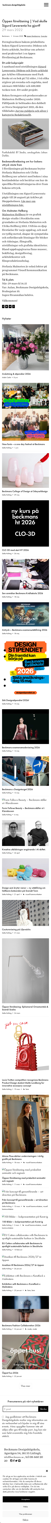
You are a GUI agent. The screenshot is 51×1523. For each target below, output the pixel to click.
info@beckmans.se (14, 1457)
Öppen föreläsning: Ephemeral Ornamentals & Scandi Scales (25, 1008)
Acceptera (25, 1499)
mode (29, 1329)
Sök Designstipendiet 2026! (15, 700)
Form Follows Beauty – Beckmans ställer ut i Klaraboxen (23, 810)
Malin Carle (6, 377)
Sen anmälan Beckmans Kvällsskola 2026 (22, 593)
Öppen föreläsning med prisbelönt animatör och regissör (24, 1179)
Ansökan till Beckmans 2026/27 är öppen (23, 1265)
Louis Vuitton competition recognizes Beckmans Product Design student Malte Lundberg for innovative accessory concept (25, 1082)
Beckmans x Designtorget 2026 (17, 789)
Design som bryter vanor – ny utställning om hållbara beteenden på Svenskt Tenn (23, 889)
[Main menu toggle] (46, 4)
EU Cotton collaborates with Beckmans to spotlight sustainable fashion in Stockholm (22, 1245)
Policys (25, 1519)
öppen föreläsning (33, 36)
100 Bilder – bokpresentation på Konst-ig (22, 1221)
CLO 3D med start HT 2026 (15, 550)
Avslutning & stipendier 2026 (16, 373)
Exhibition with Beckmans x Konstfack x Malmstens (21, 1285)
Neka (25, 1506)
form (27, 1089)
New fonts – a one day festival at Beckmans (23, 444)
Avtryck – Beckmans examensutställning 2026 (24, 629)
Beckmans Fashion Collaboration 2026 (21, 1325)
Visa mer (25, 1386)
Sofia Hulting (6, 447)
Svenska (44, 36)
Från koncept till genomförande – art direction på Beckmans (25, 1201)
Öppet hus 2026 (10, 1372)
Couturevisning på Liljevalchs (16, 929)
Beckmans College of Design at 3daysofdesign (25, 491)
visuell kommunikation (33, 894)
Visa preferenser (25, 1514)
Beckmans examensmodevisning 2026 (21, 747)
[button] (47, 1471)
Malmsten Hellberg (14, 214)
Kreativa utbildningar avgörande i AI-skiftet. (24, 849)
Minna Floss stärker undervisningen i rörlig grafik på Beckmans (23, 1157)
